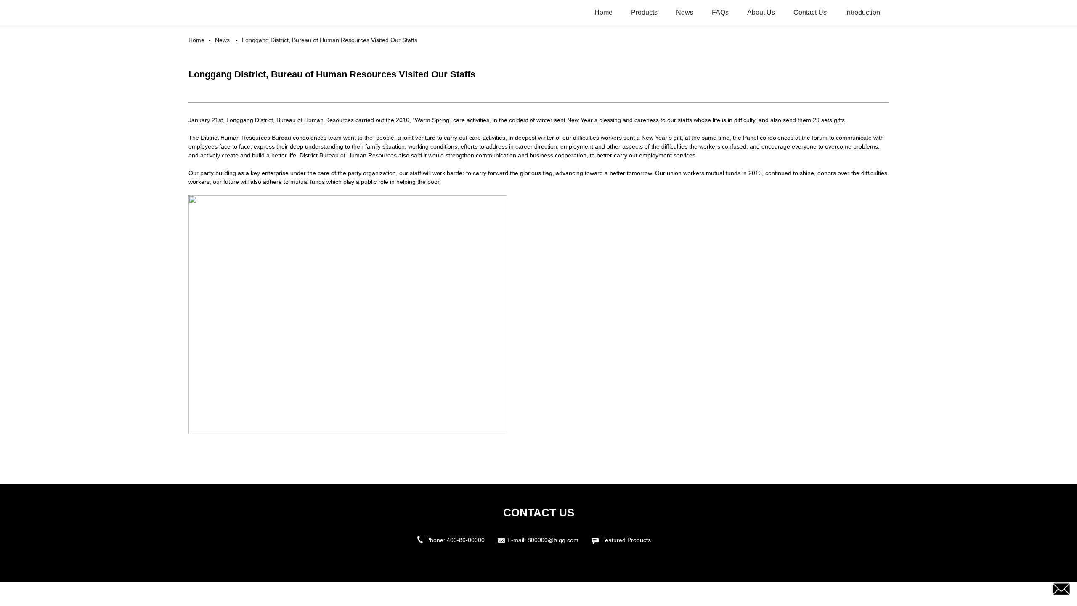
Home (603, 12)
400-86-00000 (466, 540)
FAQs (720, 12)
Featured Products (626, 540)
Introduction (862, 12)
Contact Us (810, 12)
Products (644, 12)
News (684, 12)
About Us (761, 12)
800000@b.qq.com (553, 540)
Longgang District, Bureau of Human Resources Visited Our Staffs (329, 40)
